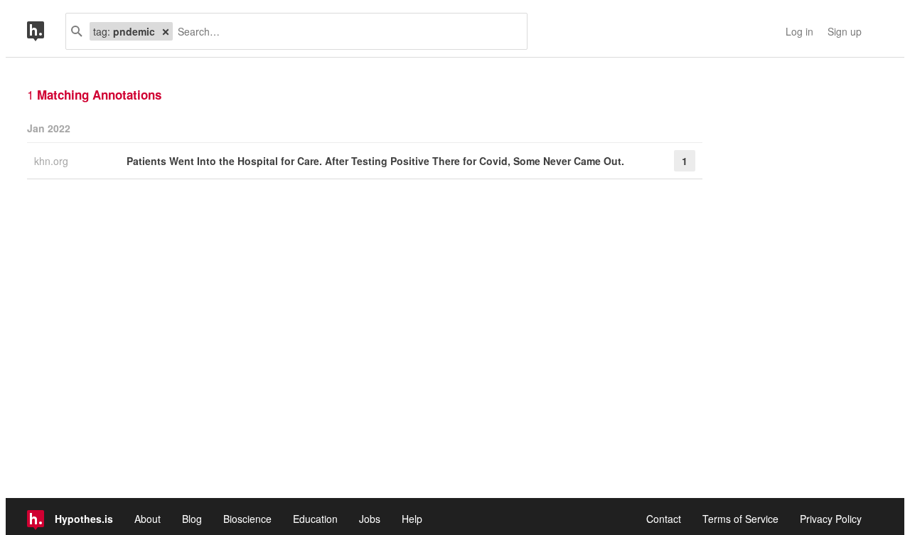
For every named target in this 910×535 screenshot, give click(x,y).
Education (315, 519)
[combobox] (344, 31)
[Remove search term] (166, 31)
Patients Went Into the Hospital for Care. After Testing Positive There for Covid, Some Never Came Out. (375, 161)
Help (412, 519)
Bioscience (247, 519)
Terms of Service (740, 519)
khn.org (52, 161)
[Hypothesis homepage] (46, 31)
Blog (192, 519)
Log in (799, 31)
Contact (663, 519)
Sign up (845, 31)
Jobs (369, 519)
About (147, 519)
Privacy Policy (831, 519)
